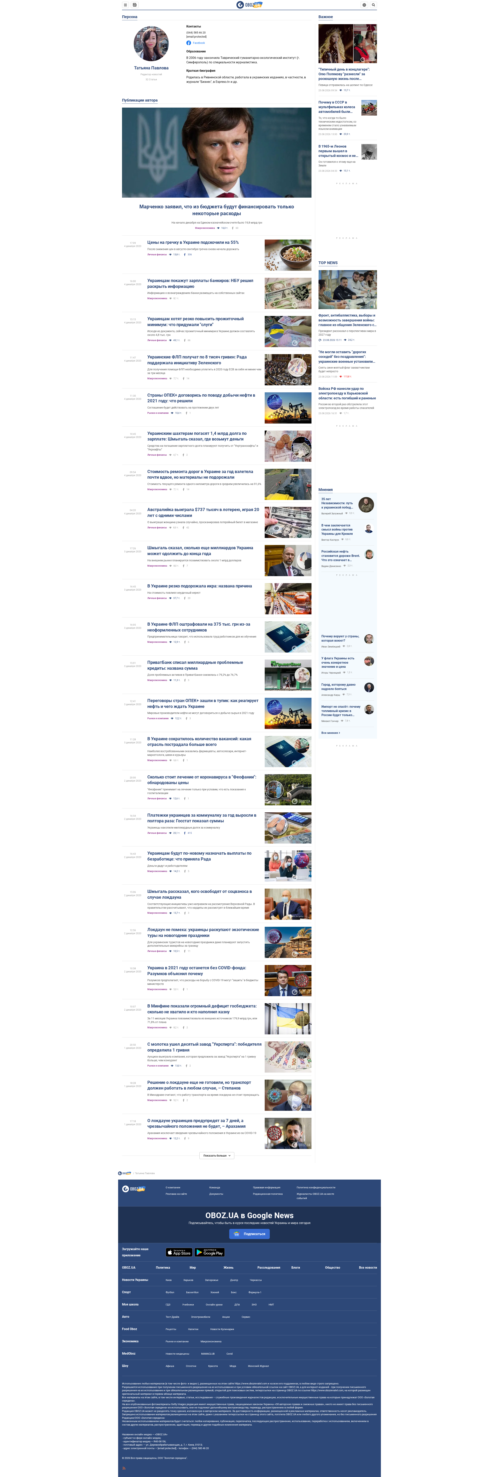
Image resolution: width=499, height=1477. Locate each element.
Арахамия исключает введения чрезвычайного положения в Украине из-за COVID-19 (201, 1133)
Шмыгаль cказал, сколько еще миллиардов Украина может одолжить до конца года (200, 550)
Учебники (188, 1304)
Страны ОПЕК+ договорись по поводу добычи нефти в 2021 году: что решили (201, 398)
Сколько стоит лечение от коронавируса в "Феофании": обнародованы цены (201, 780)
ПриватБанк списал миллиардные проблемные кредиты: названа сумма (195, 665)
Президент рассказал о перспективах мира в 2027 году (347, 332)
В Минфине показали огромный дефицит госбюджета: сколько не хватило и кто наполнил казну (202, 1009)
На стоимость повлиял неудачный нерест (174, 592)
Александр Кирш (330, 695)
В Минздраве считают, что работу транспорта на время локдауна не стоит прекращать (203, 1094)
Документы (216, 1193)
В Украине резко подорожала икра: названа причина (199, 586)
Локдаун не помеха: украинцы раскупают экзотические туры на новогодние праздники (203, 932)
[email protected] (167, 1448)
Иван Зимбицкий (330, 646)
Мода (233, 1366)
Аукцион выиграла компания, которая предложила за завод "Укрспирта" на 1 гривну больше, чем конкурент (201, 1058)
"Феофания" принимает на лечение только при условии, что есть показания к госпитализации (196, 791)
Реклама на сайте (176, 1193)
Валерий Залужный (332, 513)
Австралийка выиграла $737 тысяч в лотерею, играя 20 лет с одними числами (203, 512)
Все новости (368, 1267)
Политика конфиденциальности (316, 1187)
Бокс (234, 1292)
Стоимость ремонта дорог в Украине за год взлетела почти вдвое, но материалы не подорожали (200, 474)
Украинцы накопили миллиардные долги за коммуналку (183, 827)
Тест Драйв (172, 1316)
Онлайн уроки (214, 1304)
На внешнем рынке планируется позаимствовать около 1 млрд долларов (194, 560)
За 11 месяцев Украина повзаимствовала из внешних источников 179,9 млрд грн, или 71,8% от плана (202, 1020)
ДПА (237, 1304)
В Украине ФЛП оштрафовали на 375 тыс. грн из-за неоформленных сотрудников (198, 627)
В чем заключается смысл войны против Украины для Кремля (337, 530)
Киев (169, 1280)
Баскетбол (192, 1292)
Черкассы (256, 1280)
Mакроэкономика (205, 228)
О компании (173, 1187)
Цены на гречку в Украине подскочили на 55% (193, 242)
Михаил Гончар (330, 721)
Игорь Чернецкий (331, 672)
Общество (332, 1267)
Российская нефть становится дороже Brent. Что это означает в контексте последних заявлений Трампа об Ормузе (340, 556)
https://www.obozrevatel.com (251, 1383)
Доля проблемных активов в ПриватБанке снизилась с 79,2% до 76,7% (192, 674)
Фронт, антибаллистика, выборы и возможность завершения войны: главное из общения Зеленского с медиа (347, 320)
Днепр (234, 1280)
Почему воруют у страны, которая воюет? (340, 638)
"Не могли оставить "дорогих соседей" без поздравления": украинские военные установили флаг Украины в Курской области (346, 357)
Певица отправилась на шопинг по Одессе (345, 85)
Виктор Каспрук (330, 540)
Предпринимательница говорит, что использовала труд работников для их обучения (201, 636)
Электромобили (200, 1316)
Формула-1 (255, 1292)
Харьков (188, 1280)
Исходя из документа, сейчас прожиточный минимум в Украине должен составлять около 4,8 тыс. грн (201, 333)
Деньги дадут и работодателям (167, 865)
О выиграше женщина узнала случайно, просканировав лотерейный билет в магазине (202, 522)
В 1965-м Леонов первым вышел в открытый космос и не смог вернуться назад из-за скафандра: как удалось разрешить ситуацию (337, 151)
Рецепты (171, 1329)
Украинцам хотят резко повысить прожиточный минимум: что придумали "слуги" (195, 321)
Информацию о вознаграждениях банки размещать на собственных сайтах (195, 293)
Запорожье (211, 1280)
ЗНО (254, 1304)
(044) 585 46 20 (196, 32)
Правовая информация (266, 1187)
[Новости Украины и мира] (124, 1174)
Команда (214, 1187)
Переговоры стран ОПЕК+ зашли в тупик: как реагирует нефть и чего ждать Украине (202, 703)
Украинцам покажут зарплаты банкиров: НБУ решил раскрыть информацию (200, 283)
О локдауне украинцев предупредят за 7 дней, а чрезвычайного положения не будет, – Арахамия (196, 1123)
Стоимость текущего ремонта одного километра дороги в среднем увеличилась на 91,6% (204, 484)
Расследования (268, 1267)
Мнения (326, 489)
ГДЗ (168, 1304)
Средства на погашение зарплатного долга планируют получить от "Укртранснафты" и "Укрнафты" (202, 447)
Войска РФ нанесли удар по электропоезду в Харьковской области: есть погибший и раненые (347, 393)
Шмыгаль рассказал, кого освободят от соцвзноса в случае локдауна (199, 894)
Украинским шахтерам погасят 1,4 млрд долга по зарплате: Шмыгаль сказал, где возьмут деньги (197, 436)
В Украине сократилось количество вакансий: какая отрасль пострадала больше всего (199, 741)
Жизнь (229, 1267)
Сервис (246, 1316)
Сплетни (191, 1366)
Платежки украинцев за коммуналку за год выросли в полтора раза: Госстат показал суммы (201, 818)
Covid (229, 1353)
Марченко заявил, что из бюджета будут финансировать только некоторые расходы (216, 210)
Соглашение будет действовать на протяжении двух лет (183, 407)
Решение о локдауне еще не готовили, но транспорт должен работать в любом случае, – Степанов (199, 1085)
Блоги (295, 1267)
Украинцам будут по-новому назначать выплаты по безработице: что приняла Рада (199, 856)
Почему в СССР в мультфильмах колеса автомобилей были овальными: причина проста (337, 107)
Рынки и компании (158, 413)
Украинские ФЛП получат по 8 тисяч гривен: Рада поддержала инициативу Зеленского (197, 360)
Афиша (170, 1366)
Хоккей (215, 1292)
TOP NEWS (328, 262)
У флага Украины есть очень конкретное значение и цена (337, 662)
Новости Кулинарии (222, 1329)
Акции (226, 1316)
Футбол (170, 1292)
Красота (213, 1366)
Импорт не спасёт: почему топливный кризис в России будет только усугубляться (340, 711)
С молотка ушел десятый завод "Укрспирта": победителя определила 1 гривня (204, 1047)
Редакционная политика (268, 1193)
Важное (326, 16)
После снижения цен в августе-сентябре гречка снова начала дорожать (193, 249)
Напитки (193, 1329)
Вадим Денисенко (331, 566)
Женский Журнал (258, 1366)
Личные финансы (157, 254)
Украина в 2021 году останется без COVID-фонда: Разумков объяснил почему (196, 970)
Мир (193, 1267)
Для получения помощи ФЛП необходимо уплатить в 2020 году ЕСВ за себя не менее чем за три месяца (204, 371)
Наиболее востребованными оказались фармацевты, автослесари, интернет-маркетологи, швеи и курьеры (197, 753)
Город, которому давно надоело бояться (338, 687)
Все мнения (329, 733)
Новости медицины (177, 1353)
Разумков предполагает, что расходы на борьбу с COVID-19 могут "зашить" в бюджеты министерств (202, 982)
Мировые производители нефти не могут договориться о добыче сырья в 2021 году (200, 713)
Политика (163, 1267)
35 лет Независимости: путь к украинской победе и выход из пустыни (337, 503)
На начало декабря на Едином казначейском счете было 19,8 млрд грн (217, 222)
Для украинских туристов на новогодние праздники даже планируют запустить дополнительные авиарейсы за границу (198, 944)
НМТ (271, 1304)
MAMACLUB (208, 1353)
